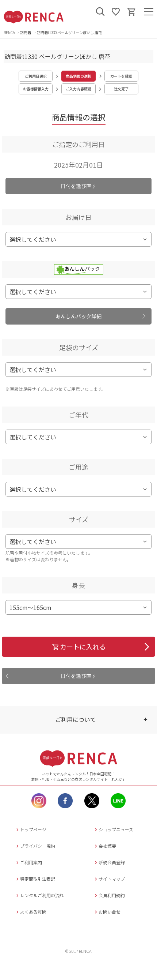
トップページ (33, 829)
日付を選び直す (78, 186)
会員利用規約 (112, 895)
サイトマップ (112, 879)
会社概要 (107, 846)
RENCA (9, 32)
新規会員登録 (112, 862)
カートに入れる (83, 646)
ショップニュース (116, 829)
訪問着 (26, 32)
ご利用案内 (31, 862)
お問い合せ (109, 912)
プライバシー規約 (37, 846)
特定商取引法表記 (37, 879)
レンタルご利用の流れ (42, 895)
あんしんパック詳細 (78, 316)
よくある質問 (33, 912)
